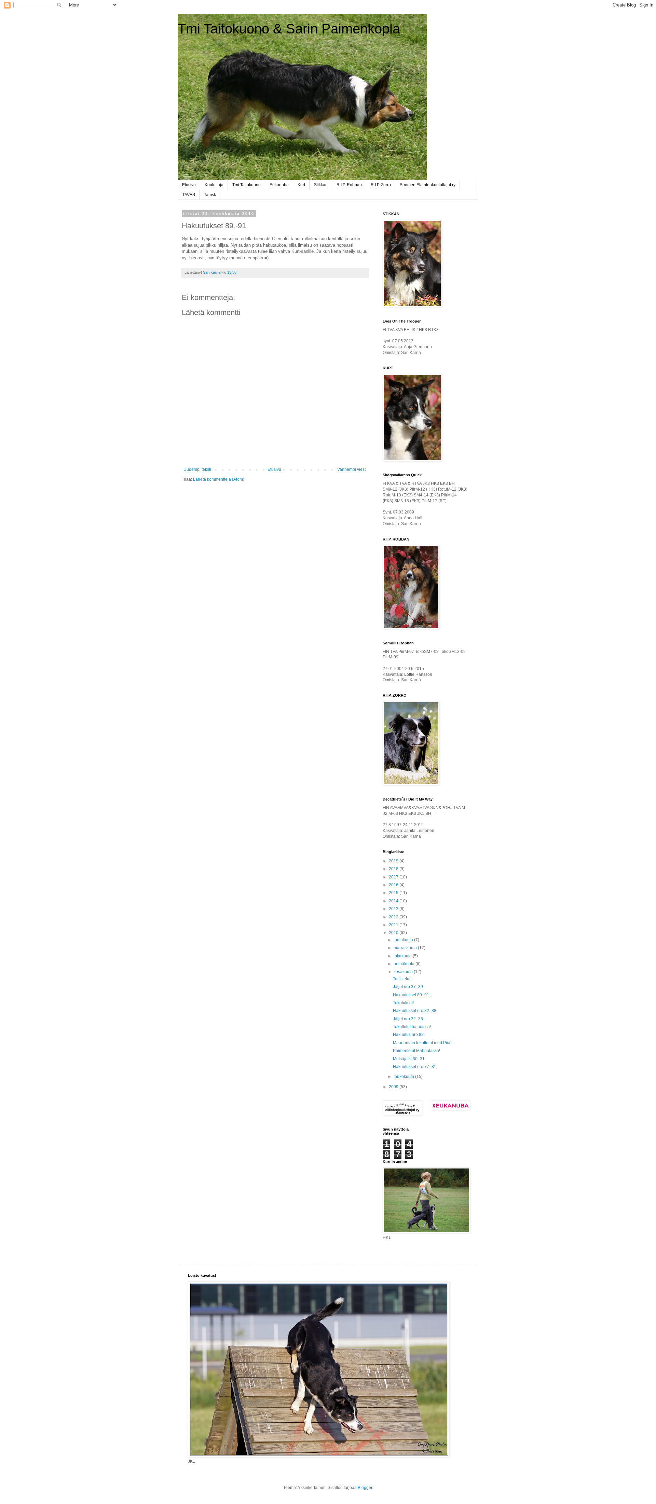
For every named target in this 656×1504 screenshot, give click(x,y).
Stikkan (321, 184)
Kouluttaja (214, 184)
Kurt (301, 184)
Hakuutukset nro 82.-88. (415, 1010)
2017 (394, 877)
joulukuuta (404, 940)
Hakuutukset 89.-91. (411, 995)
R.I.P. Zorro (381, 184)
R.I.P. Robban (349, 184)
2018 (394, 868)
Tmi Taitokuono (246, 184)
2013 (394, 908)
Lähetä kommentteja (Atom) (218, 479)
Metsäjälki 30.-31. (409, 1058)
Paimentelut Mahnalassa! (416, 1050)
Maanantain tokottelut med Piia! (422, 1042)
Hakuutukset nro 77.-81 (414, 1066)
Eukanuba (279, 184)
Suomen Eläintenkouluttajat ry (427, 184)
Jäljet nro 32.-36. (408, 1018)
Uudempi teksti (197, 469)
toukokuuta (404, 1076)
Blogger (365, 1487)
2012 (394, 917)
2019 (394, 861)
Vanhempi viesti (352, 469)
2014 (394, 901)
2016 (394, 885)
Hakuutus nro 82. (409, 1034)
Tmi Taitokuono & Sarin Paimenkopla (289, 28)
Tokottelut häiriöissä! (412, 1026)
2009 (394, 1086)
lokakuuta (403, 956)
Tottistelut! (402, 978)
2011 (394, 924)
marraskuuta (406, 947)
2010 (394, 932)
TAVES (188, 194)
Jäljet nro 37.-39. (408, 986)
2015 (394, 892)
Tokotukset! (403, 1002)
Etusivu (189, 184)
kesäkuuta (404, 971)
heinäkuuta (404, 963)
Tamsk (210, 194)
